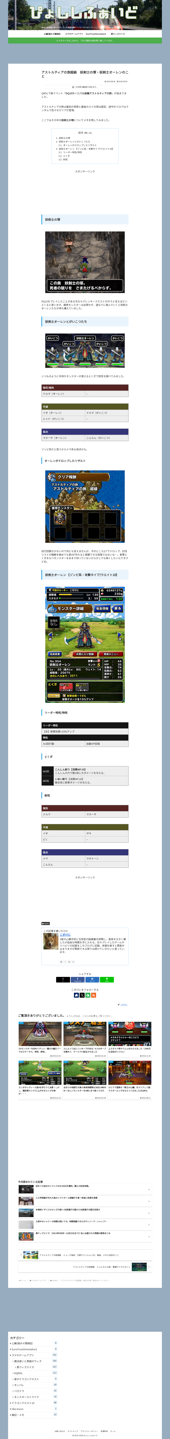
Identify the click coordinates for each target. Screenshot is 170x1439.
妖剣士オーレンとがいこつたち (74, 141)
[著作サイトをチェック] (61, 961)
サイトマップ (73, 1431)
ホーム (112, 1431)
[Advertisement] (85, 51)
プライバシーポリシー (89, 1431)
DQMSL (46, 923)
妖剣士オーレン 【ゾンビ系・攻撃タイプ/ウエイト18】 (86, 148)
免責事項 (104, 1431)
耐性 (65, 159)
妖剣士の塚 (64, 137)
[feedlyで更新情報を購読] (69, 961)
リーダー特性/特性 (72, 152)
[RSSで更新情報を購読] (73, 961)
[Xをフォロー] (65, 961)
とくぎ (66, 155)
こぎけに (65, 934)
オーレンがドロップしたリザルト (80, 145)
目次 (80, 132)
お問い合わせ (60, 1431)
